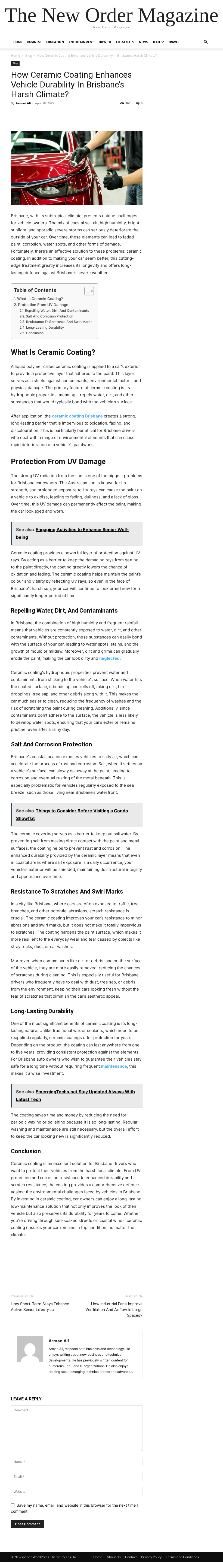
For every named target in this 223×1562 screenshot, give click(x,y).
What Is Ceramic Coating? (40, 298)
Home (17, 42)
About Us (114, 1557)
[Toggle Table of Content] (86, 291)
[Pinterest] (41, 115)
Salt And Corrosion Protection (49, 316)
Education (55, 42)
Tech (156, 42)
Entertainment (81, 42)
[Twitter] (28, 115)
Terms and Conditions (182, 1557)
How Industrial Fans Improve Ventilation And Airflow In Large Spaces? (114, 1309)
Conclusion (34, 333)
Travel (173, 42)
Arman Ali (23, 103)
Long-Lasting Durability (45, 327)
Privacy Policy (151, 1557)
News (143, 42)
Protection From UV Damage (43, 304)
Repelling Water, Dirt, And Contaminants (57, 310)
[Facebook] (16, 115)
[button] (205, 42)
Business (34, 42)
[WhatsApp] (53, 115)
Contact (131, 1557)
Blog (28, 55)
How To (105, 42)
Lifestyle (123, 42)
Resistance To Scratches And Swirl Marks (59, 322)
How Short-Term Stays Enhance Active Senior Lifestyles (40, 1306)
